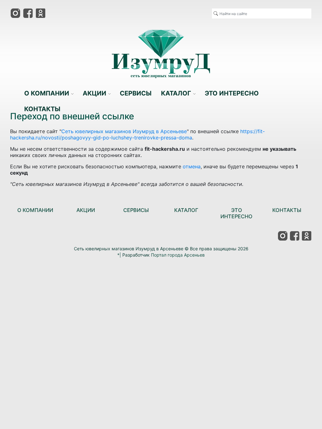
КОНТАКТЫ (286, 210)
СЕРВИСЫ (136, 210)
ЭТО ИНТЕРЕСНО (236, 213)
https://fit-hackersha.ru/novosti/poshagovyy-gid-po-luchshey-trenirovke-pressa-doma (137, 134)
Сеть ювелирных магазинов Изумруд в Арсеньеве (124, 131)
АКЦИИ (85, 210)
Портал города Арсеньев (178, 255)
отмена (192, 166)
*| (119, 255)
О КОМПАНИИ (35, 210)
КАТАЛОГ (186, 210)
